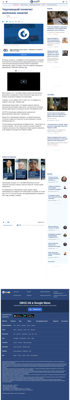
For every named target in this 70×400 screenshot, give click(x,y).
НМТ (36, 334)
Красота (24, 355)
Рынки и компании (17, 346)
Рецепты (15, 342)
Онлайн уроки (25, 334)
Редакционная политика (8, 225)
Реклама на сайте (17, 295)
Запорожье (23, 325)
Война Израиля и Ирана (35, 4)
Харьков (18, 325)
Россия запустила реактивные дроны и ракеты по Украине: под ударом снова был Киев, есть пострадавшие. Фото (56, 114)
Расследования (40, 321)
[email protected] (18, 389)
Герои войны (16, 4)
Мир (20, 321)
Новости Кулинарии (27, 342)
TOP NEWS (50, 94)
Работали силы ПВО (51, 118)
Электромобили (22, 338)
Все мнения (51, 261)
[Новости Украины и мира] (19, 225)
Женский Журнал (34, 355)
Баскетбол (20, 329)
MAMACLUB (25, 351)
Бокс (29, 329)
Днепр (28, 325)
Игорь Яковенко (51, 257)
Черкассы (33, 325)
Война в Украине (24, 4)
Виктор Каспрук (51, 191)
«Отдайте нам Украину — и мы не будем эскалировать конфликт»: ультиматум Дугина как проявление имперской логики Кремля (55, 188)
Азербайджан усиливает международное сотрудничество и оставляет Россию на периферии (54, 236)
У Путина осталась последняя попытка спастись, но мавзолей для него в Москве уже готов (53, 179)
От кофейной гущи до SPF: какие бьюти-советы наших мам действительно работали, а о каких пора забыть (55, 197)
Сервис (32, 338)
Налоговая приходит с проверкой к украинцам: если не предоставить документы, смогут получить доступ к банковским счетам (57, 28)
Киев (14, 325)
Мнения (49, 174)
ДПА (30, 334)
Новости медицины (17, 351)
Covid (30, 351)
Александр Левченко (52, 239)
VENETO (43, 4)
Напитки (20, 342)
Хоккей (24, 329)
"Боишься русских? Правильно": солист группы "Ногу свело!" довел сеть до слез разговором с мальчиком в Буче (53, 53)
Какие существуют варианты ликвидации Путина (54, 254)
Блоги (46, 321)
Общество (55, 321)
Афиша (14, 355)
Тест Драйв (15, 338)
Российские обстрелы (52, 4)
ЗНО (33, 334)
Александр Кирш (51, 230)
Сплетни (19, 355)
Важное (49, 8)
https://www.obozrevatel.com (47, 361)
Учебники (18, 334)
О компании (16, 291)
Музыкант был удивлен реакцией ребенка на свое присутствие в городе (53, 59)
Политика (8, 15)
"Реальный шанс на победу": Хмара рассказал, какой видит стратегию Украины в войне (57, 126)
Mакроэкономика (26, 346)
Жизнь (29, 321)
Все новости (65, 321)
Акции (28, 338)
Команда (29, 291)
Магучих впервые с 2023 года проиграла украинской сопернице (53, 40)
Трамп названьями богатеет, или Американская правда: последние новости (54, 245)
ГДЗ (14, 334)
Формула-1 (33, 329)
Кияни (24, 225)
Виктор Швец (50, 182)
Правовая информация (45, 291)
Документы (29, 295)
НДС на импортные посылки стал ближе (53, 227)
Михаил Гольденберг (52, 200)
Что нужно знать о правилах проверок (56, 32)
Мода (28, 355)
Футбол (14, 329)
